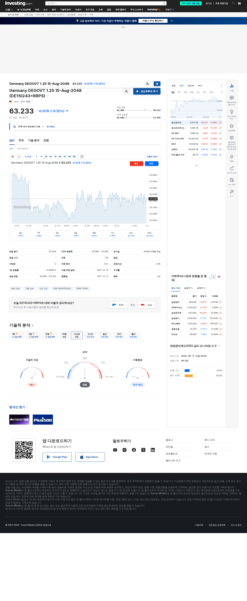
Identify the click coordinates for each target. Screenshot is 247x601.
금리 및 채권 (13, 14)
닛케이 (174, 149)
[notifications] (233, 3)
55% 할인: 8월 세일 (191, 3)
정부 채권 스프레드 (55, 14)
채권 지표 (82, 14)
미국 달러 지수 (177, 154)
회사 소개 (209, 439)
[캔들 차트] (12, 156)
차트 (21, 140)
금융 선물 (28, 14)
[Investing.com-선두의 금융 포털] (18, 3)
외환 (173, 85)
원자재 (191, 85)
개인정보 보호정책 (217, 525)
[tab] (17, 335)
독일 (45, 288)
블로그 (169, 439)
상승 (149, 304)
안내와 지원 (210, 453)
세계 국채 (40, 14)
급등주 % (188, 288)
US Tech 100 (177, 138)
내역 (92, 14)
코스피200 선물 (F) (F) (181, 128)
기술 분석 (33, 140)
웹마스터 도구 (173, 460)
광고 (206, 446)
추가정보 (51, 126)
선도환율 (71, 14)
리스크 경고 (236, 525)
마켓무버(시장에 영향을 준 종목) (189, 278)
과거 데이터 (22, 148)
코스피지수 (176, 122)
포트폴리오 (172, 453)
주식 (200, 85)
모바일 (169, 446)
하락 (121, 304)
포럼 (46, 140)
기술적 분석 (19, 325)
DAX (173, 144)
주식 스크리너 (136, 9)
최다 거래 (175, 288)
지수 (182, 85)
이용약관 (199, 525)
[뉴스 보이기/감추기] (82, 156)
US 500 (175, 133)
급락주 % (201, 288)
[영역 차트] (19, 156)
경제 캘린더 (120, 9)
